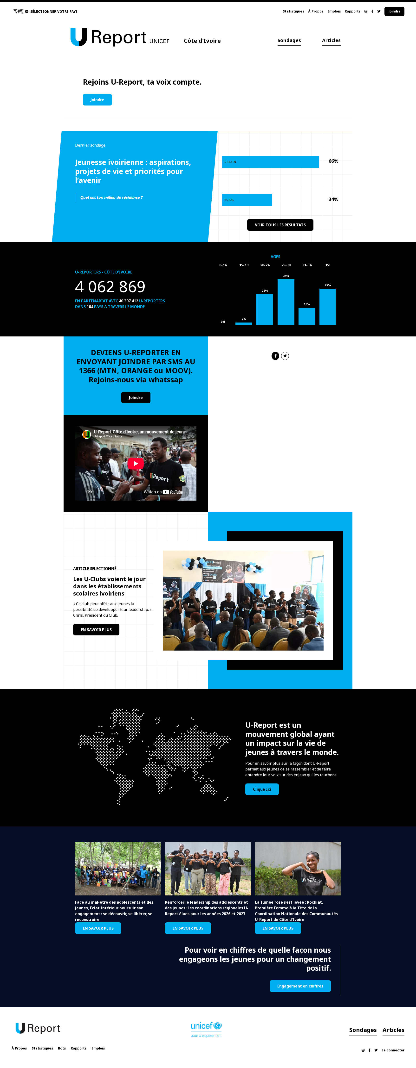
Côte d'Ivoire (202, 40)
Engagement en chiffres (300, 986)
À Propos (316, 11)
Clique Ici (262, 789)
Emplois (334, 11)
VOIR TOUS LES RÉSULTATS (280, 225)
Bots (62, 1048)
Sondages (289, 40)
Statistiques (293, 11)
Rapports (353, 11)
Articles (331, 40)
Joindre (394, 11)
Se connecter (393, 1050)
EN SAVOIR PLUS (96, 629)
